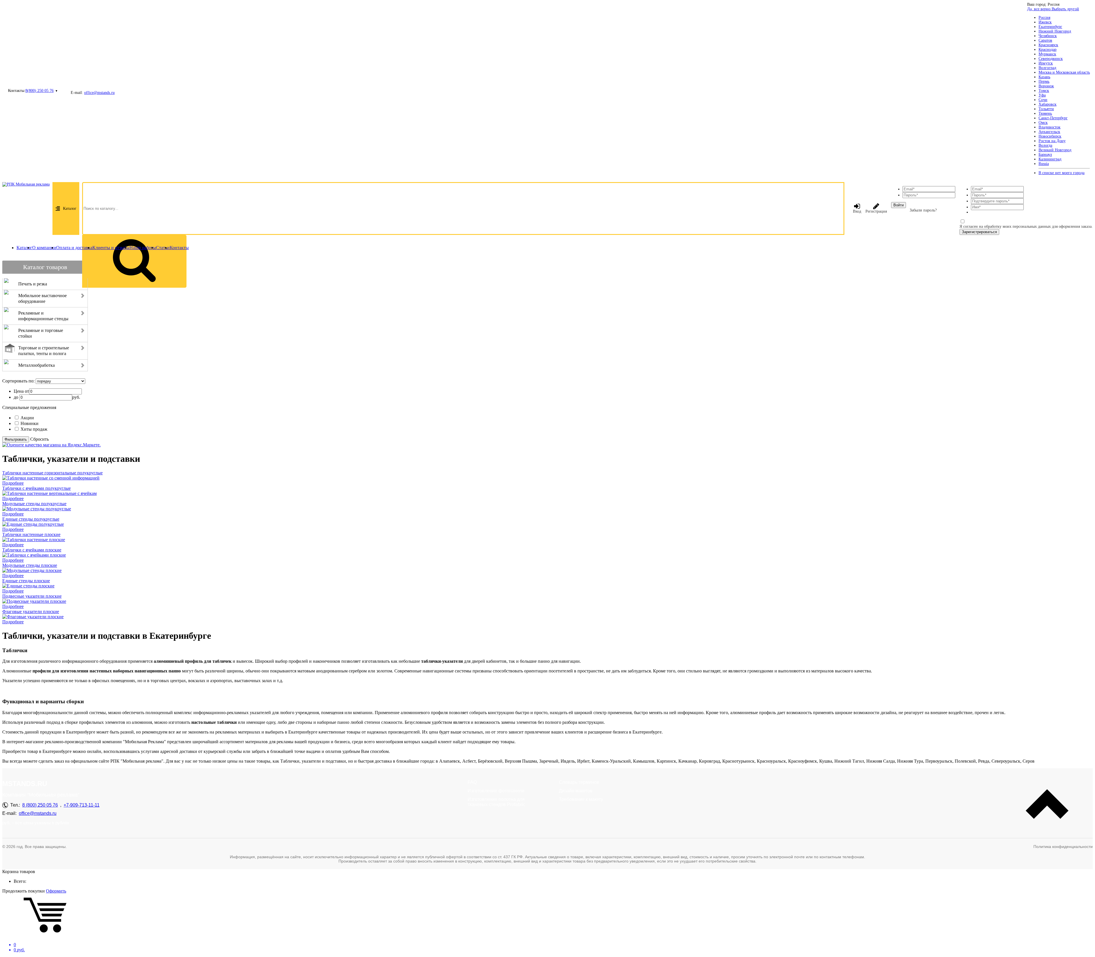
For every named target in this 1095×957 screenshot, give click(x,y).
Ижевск (1045, 22)
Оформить (56, 891)
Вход (857, 211)
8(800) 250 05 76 (39, 90)
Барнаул (1045, 154)
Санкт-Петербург (1053, 118)
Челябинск (1048, 36)
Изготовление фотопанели (496, 790)
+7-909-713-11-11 (82, 805)
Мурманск (1047, 54)
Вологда (1045, 145)
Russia (1044, 164)
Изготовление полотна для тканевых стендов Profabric (496, 802)
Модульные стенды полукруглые (34, 503)
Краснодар (1048, 49)
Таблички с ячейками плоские (31, 549)
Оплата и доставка (74, 247)
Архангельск (1049, 132)
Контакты (179, 247)
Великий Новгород (1055, 150)
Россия (1044, 17)
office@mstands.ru (99, 92)
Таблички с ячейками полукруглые (36, 488)
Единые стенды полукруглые (30, 519)
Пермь (1044, 81)
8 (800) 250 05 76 (40, 805)
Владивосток (1049, 127)
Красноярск (1048, 45)
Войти (898, 205)
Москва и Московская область (1064, 72)
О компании (44, 247)
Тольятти (1046, 109)
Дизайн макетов (576, 790)
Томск (1044, 90)
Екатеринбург (1050, 27)
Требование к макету (581, 799)
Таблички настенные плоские (31, 534)
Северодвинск (1051, 59)
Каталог (69, 208)
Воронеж (1046, 86)
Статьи (163, 247)
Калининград (1050, 159)
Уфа (1042, 95)
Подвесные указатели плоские (32, 596)
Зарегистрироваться (979, 232)
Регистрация (876, 211)
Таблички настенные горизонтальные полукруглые (52, 472)
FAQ (472, 782)
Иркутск (1046, 63)
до (16, 397)
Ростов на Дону (1052, 141)
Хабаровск (1048, 104)
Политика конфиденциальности (1063, 846)
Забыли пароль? (923, 210)
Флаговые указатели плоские (30, 611)
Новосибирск (1050, 136)
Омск (1043, 122)
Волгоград (1047, 68)
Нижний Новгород (1055, 31)
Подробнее (13, 483)
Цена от (21, 391)
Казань (1044, 77)
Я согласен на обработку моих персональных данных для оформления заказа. (1026, 226)
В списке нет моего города (1061, 173)
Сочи (1043, 100)
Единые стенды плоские (26, 580)
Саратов (1045, 40)
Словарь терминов (579, 782)
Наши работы (142, 247)
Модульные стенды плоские (29, 565)
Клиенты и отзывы (110, 247)
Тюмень (1045, 113)
